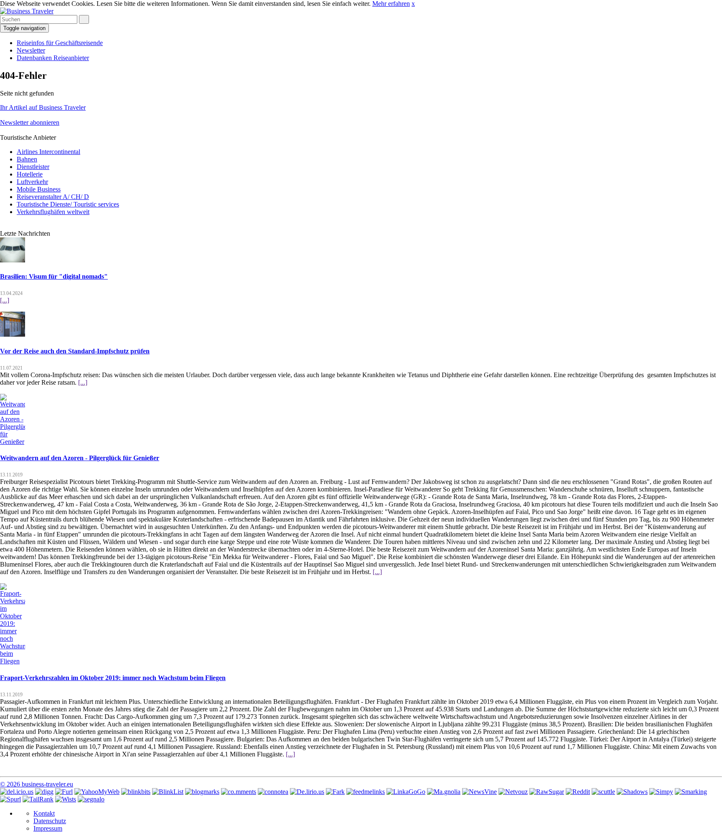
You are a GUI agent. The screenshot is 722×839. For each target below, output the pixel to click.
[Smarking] (691, 791)
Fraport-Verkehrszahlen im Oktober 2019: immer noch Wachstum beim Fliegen (113, 677)
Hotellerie (30, 174)
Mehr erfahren (391, 3)
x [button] (413, 3)
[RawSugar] (546, 791)
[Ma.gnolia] (443, 791)
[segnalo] (91, 799)
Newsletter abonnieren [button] (29, 122)
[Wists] (65, 799)
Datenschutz (49, 820)
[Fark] (335, 791)
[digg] (44, 791)
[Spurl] (10, 799)
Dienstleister (33, 166)
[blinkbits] (135, 791)
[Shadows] (632, 791)
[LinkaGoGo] (405, 791)
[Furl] (64, 791)
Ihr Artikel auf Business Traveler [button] (43, 107)
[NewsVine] (479, 791)
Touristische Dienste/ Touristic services (68, 204)
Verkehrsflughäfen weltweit (53, 211)
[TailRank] (38, 799)
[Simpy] (661, 791)
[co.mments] (238, 791)
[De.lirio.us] (307, 791)
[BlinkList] (167, 791)
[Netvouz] (513, 791)
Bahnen (27, 159)
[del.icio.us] (16, 791)
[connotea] (273, 791)
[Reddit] (578, 791)
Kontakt (44, 813)
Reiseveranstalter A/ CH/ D (53, 196)
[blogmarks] (202, 791)
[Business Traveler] (26, 11)
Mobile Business (39, 189)
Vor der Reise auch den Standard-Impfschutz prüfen (75, 351)
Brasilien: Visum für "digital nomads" (54, 276)
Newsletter (31, 50)
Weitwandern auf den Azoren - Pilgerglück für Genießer (79, 457)
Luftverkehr (32, 181)
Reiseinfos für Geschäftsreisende (60, 42)
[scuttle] (603, 791)
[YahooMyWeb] (96, 791)
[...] (4, 300)
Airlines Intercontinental (48, 151)
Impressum (47, 828)
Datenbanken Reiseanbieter (53, 57)
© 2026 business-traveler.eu (36, 784)
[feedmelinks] (365, 791)
